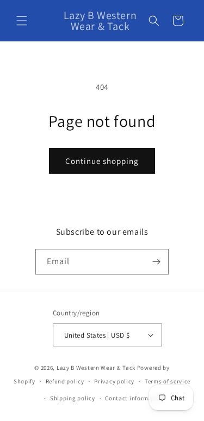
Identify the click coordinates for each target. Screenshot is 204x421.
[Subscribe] (156, 261)
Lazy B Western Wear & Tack (96, 367)
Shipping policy (72, 398)
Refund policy (65, 381)
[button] (22, 21)
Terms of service (167, 381)
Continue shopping (102, 161)
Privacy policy (114, 381)
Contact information (134, 398)
